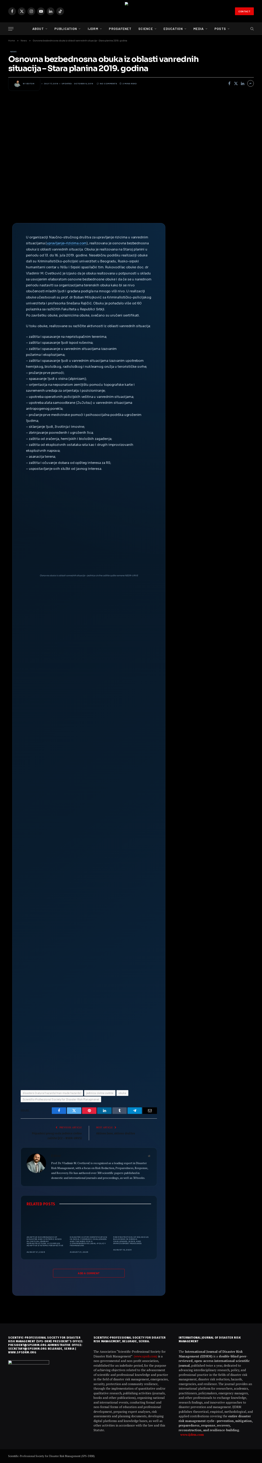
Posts (220, 29)
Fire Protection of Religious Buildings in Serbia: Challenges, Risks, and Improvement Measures (131, 1240)
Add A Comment (89, 1273)
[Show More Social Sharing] (250, 83)
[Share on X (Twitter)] (236, 83)
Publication (65, 29)
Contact (244, 11)
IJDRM (93, 29)
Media (198, 29)
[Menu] (11, 28)
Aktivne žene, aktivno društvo (115, 1133)
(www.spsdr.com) (146, 1356)
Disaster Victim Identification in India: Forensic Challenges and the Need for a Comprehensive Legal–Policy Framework (88, 1241)
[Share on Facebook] (229, 83)
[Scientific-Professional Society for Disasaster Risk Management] (131, 11)
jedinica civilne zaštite (99, 1093)
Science (145, 29)
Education (173, 29)
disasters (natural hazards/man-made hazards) (52, 1093)
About (38, 29)
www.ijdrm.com (192, 1434)
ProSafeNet (120, 29)
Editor (30, 83)
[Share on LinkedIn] (242, 83)
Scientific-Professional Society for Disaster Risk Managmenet (61, 1099)
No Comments (108, 83)
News (13, 51)
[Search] (252, 28)
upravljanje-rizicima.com (67, 243)
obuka (122, 1093)
